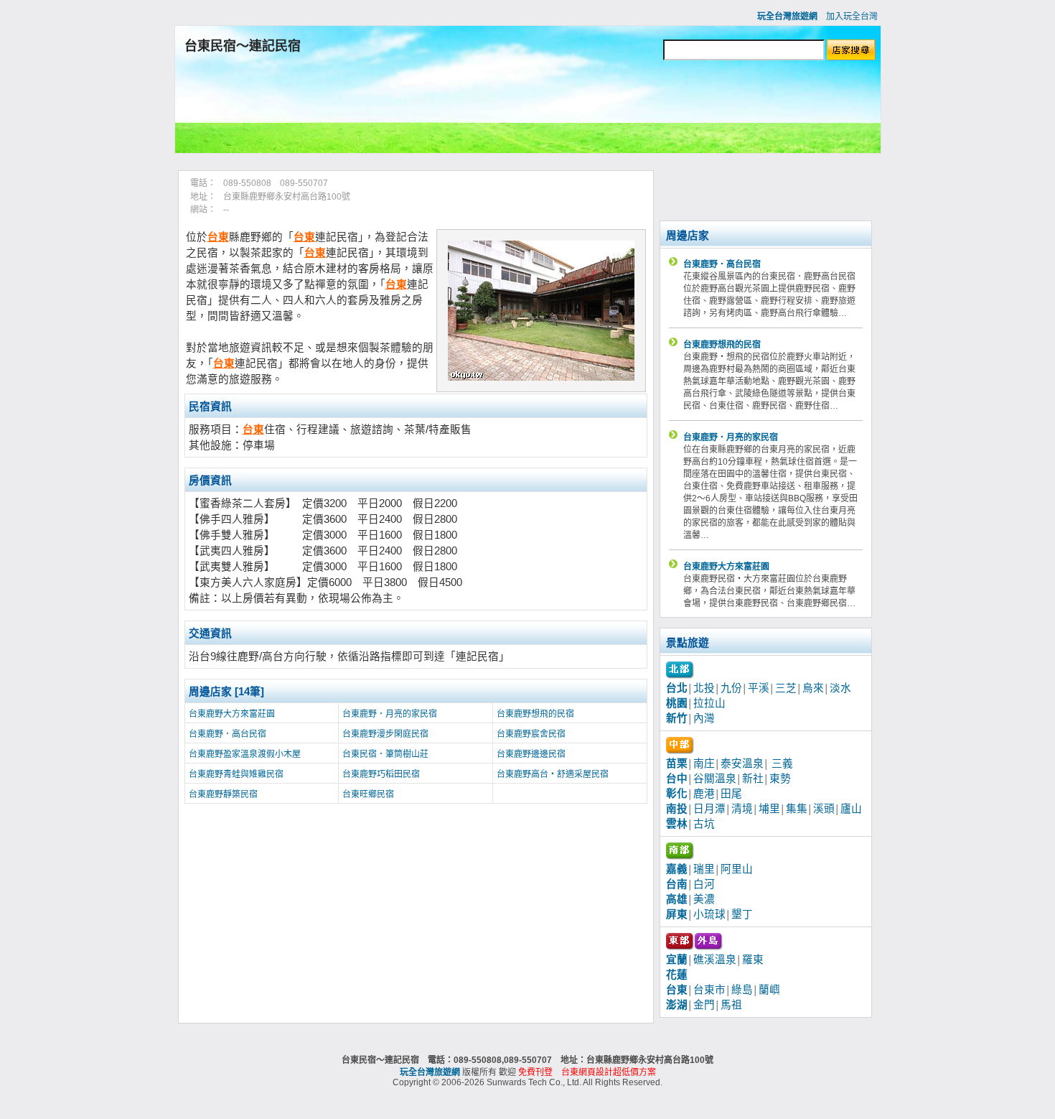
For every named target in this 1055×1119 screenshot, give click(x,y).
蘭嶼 (769, 989)
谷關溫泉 (714, 778)
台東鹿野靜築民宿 (223, 794)
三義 (782, 763)
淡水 (840, 688)
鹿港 (704, 793)
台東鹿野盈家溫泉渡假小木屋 (245, 754)
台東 (218, 237)
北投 (704, 688)
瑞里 (704, 869)
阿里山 (737, 869)
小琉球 (709, 914)
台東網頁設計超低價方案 (608, 1072)
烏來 (813, 688)
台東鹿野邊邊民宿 (531, 754)
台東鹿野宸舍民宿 (531, 734)
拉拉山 (709, 703)
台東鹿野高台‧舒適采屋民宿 (553, 774)
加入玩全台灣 (852, 16)
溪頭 (824, 808)
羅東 (753, 959)
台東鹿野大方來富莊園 (232, 714)
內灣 (704, 718)
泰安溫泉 (742, 763)
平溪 (758, 688)
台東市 (709, 989)
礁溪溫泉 (714, 959)
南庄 (704, 763)
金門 (704, 1005)
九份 (731, 688)
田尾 (731, 793)
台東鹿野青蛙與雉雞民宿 (236, 774)
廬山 (851, 808)
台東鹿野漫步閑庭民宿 (385, 734)
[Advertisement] (527, 110)
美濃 (704, 899)
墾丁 (742, 914)
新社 (753, 778)
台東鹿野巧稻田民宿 (381, 774)
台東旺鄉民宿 (368, 794)
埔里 (769, 808)
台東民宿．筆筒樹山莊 (385, 754)
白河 (704, 884)
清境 (742, 808)
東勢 (780, 778)
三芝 (786, 688)
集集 (796, 808)
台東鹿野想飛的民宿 (535, 714)
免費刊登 (535, 1072)
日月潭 (709, 808)
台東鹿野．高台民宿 (227, 734)
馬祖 (731, 1005)
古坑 (704, 824)
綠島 (742, 989)
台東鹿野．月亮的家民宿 (389, 714)
